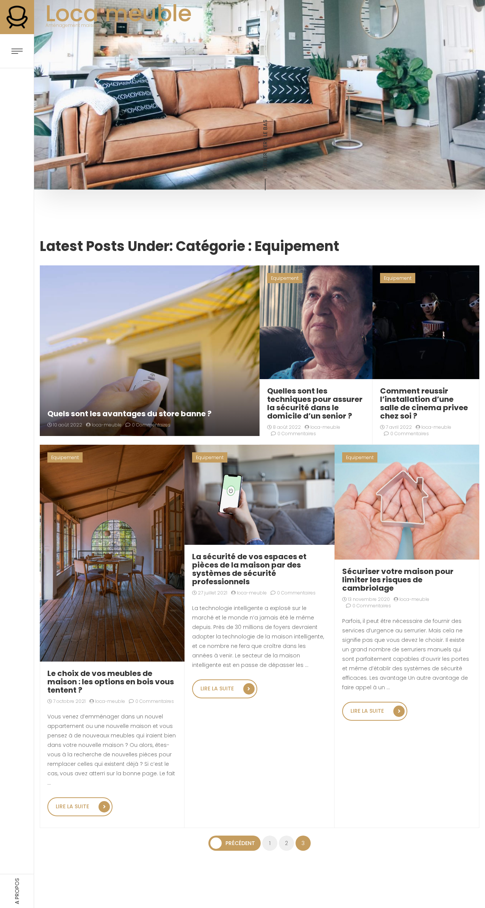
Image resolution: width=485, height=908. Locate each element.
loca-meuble (106, 425)
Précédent (240, 843)
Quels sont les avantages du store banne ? (129, 413)
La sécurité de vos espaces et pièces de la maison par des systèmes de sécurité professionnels (249, 569)
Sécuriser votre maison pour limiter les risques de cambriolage (398, 579)
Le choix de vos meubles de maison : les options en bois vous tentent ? (110, 681)
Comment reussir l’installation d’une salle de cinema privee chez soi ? (424, 403)
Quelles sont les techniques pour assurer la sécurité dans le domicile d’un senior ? (315, 403)
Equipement (285, 278)
